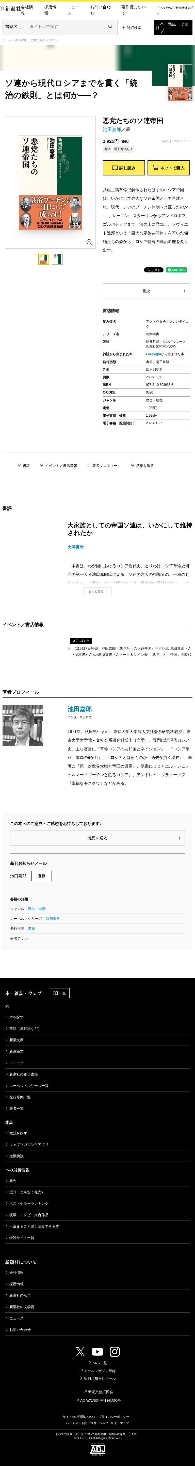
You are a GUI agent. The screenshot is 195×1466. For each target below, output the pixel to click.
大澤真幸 (76, 547)
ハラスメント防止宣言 (81, 1423)
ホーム (7, 40)
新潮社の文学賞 (21, 1307)
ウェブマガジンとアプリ (28, 1145)
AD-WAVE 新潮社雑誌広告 (175, 10)
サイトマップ (120, 1423)
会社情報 (27, 10)
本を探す (16, 1017)
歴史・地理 (37, 909)
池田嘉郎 (112, 129)
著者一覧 (16, 1108)
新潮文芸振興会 (100, 1392)
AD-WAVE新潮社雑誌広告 (100, 1400)
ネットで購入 (172, 168)
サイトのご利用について (79, 1417)
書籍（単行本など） (25, 1029)
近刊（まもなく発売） (27, 1192)
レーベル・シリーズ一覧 (28, 1086)
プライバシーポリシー (114, 1417)
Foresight (153, 354)
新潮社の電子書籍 (23, 1074)
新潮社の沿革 (20, 1295)
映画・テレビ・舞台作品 (28, 1215)
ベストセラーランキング (28, 1203)
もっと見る (96, 591)
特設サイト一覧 (21, 1238)
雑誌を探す (18, 1133)
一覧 (62, 993)
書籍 (31, 928)
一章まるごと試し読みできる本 (34, 1226)
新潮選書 (53, 919)
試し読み (127, 168)
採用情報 (50, 10)
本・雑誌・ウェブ (174, 27)
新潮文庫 (16, 1040)
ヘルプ (103, 1423)
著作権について (133, 10)
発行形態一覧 (20, 1097)
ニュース (73, 10)
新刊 (13, 1181)
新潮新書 (16, 1051)
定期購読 (16, 1156)
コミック (16, 1063)
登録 (41, 876)
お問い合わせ (100, 10)
